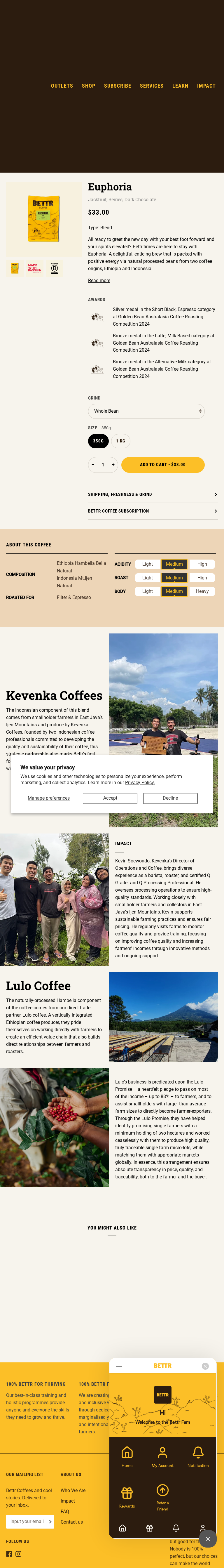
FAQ (65, 1511)
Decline (170, 798)
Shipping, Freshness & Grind (120, 494)
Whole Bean (106, 411)
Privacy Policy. (140, 782)
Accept (110, 798)
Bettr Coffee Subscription (118, 511)
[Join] (50, 1521)
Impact (68, 1501)
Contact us (72, 1522)
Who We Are (73, 1490)
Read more (99, 280)
